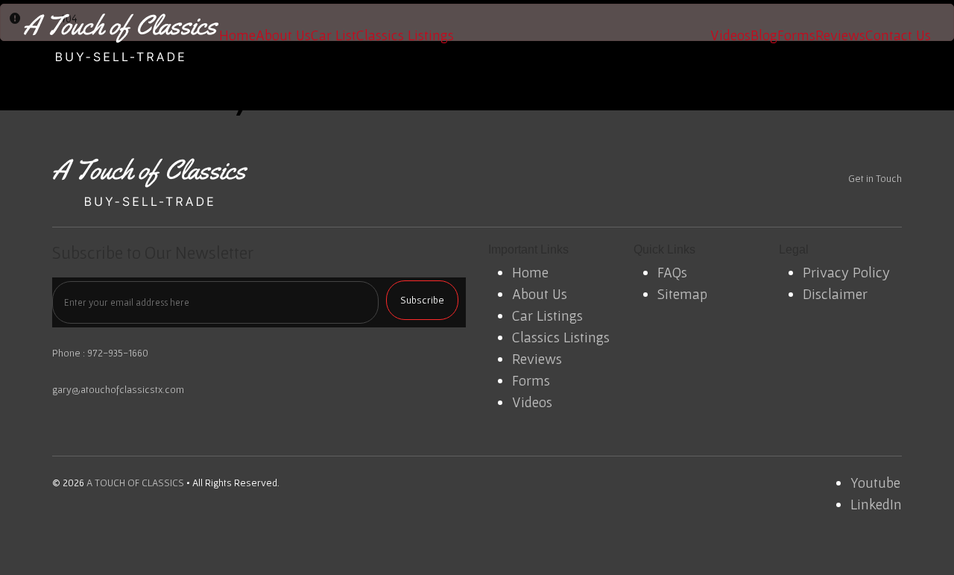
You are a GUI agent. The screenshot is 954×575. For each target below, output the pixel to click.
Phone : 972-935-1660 (100, 353)
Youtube (875, 482)
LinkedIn (876, 504)
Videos (730, 35)
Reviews (840, 35)
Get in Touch (875, 178)
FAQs (672, 272)
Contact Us (898, 35)
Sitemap (682, 294)
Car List (333, 35)
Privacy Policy (846, 272)
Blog (764, 35)
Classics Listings (405, 35)
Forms (796, 35)
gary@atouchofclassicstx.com (118, 389)
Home (237, 35)
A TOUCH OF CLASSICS (135, 482)
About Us (283, 35)
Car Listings (547, 315)
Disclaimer (835, 294)
